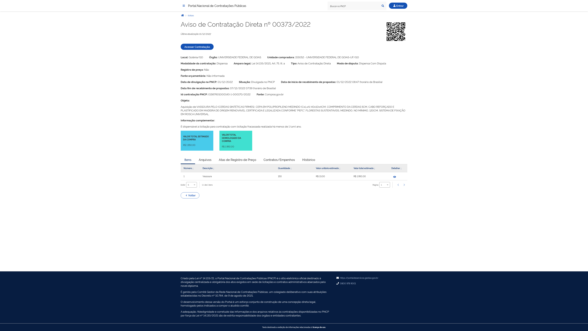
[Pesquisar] (382, 5)
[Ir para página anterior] (398, 185)
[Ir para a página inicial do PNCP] (182, 15)
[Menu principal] (184, 6)
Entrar (400, 5)
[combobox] (191, 184)
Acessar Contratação (197, 46)
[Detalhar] (394, 177)
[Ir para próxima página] (404, 185)
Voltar (192, 195)
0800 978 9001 (348, 283)
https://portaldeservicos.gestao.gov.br (359, 277)
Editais (190, 15)
